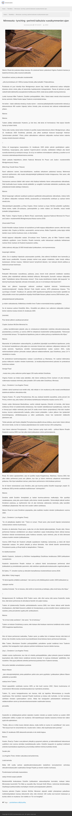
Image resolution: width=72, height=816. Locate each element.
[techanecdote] (7, 2)
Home (3, 8)
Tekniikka (9, 8)
